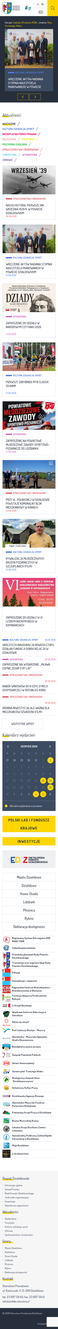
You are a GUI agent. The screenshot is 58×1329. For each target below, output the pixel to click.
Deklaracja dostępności (29, 926)
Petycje (16, 972)
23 (50, 780)
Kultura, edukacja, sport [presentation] (18, 129)
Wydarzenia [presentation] (29, 154)
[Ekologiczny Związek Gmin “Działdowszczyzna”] (6, 1080)
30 (50, 787)
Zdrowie (9, 1230)
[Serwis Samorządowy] (6, 1063)
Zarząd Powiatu (12, 1189)
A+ (42, 4)
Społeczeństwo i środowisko (29, 198)
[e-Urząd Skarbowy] (6, 1006)
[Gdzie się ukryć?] (6, 1022)
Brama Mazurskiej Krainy (25, 1120)
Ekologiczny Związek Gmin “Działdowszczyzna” (26, 1079)
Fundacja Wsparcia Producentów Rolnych (29, 997)
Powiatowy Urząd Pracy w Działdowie (31, 1112)
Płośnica (29, 910)
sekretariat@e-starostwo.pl (15, 1301)
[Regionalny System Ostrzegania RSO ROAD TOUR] (6, 940)
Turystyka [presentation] (9, 154)
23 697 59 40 (15, 1297)
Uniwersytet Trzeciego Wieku (27, 1071)
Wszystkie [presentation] (9, 123)
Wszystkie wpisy (22, 724)
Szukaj (52, 8)
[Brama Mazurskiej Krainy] (6, 1121)
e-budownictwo (20, 1153)
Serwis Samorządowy (23, 1063)
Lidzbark (29, 902)
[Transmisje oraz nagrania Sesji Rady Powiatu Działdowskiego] (6, 964)
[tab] (11, 123)
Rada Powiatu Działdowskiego (19, 1193)
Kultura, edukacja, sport (27, 257)
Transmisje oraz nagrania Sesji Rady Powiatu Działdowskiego (31, 964)
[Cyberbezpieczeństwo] (6, 948)
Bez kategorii (20, 611)
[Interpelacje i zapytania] (6, 981)
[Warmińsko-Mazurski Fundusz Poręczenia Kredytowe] (6, 1104)
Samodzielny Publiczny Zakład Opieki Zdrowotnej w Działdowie (32, 1137)
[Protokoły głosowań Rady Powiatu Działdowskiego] (6, 956)
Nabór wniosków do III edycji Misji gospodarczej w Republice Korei (25, 688)
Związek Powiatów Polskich (26, 1054)
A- (38, 4)
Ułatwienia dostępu (40, 12)
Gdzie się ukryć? (20, 1021)
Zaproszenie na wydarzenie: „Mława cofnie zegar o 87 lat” (26, 666)
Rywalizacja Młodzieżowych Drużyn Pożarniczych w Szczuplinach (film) (25, 562)
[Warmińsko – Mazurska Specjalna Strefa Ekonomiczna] (6, 1038)
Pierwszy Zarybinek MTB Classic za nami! (27, 384)
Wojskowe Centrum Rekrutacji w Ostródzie (29, 1014)
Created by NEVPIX (47, 1323)
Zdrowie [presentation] (7, 160)
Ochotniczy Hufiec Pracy (25, 1087)
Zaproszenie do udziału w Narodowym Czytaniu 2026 (26, 81)
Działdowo (29, 885)
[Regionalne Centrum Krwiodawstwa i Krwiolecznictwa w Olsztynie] (6, 989)
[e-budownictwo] (6, 1154)
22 (43, 780)
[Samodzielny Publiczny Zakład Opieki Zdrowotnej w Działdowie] (6, 1137)
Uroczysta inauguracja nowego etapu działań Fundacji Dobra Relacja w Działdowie (28, 649)
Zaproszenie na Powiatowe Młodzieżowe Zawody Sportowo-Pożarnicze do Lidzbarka (27, 444)
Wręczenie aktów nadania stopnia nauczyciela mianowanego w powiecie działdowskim (29, 268)
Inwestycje (29, 841)
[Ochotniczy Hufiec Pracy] (6, 1088)
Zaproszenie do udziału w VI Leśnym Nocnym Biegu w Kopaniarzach (24, 621)
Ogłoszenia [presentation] (9, 139)
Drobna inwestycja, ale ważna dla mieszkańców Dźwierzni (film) (25, 710)
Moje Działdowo (20, 1145)
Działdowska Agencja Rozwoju (28, 1096)
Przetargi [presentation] (28, 139)
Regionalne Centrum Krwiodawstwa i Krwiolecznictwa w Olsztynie (31, 989)
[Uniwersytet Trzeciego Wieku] (6, 1071)
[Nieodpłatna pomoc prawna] (6, 1047)
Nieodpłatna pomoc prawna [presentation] (19, 134)
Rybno (29, 918)
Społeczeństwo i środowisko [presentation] (20, 149)
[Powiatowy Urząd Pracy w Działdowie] (6, 1113)
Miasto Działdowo (29, 877)
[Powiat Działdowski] (7, 8)
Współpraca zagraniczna (16, 1205)
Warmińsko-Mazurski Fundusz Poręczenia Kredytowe (28, 1104)
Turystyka (9, 1222)
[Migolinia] (28, 8)
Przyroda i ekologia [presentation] (14, 144)
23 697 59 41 (37, 1297)
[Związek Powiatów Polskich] (6, 1055)
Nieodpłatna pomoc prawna (26, 1046)
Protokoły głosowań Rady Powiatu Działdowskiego (30, 956)
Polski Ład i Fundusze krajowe (29, 824)
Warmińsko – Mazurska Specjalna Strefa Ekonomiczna (29, 1038)
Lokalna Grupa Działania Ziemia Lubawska (28, 1129)
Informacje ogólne (14, 1185)
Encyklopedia (29, 859)
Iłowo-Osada (29, 893)
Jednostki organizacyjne (17, 1197)
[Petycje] (6, 973)
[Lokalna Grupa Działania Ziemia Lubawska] (6, 1129)
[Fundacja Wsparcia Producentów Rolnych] (6, 997)
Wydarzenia (22, 72)
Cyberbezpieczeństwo (23, 947)
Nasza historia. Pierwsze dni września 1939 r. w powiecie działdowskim (25, 209)
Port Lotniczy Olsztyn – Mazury (28, 1030)
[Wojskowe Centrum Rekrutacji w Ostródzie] (6, 1014)
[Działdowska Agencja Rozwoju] (6, 1096)
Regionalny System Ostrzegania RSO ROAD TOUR (31, 940)
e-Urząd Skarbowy (22, 1005)
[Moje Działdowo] (6, 1145)
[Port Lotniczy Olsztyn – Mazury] (6, 1030)
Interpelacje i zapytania (24, 980)
